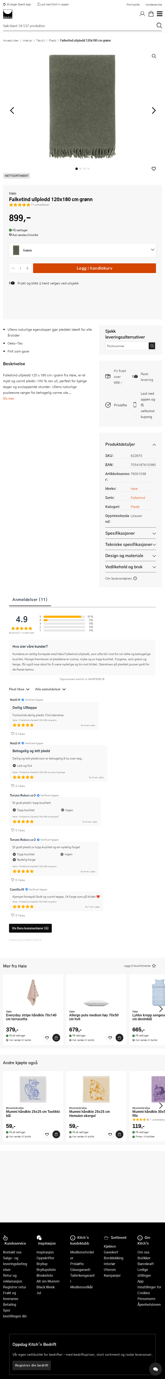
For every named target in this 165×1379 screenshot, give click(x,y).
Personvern (146, 1298)
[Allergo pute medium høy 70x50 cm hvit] (96, 992)
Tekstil (40, 40)
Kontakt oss (12, 1252)
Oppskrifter (45, 1257)
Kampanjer (112, 1275)
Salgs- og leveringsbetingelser (15, 1263)
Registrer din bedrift (32, 1365)
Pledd (52, 40)
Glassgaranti (80, 1269)
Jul (39, 1292)
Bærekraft (146, 1263)
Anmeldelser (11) (30, 599)
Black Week (46, 1286)
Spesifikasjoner (120, 533)
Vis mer (8, 398)
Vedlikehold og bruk (123, 567)
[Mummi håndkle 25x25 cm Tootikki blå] (33, 1089)
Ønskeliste (45, 1275)
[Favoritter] (47, 1038)
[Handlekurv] (151, 14)
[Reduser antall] (13, 268)
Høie (12, 193)
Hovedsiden (11, 40)
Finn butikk (133, 4)
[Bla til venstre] (12, 110)
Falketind (138, 497)
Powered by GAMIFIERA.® (25, 940)
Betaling (9, 1304)
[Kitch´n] (7, 14)
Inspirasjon (45, 1252)
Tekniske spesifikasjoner (128, 544)
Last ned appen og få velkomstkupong (148, 405)
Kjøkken (110, 1246)
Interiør (27, 40)
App (141, 1281)
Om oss (143, 1252)
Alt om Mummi (48, 1281)
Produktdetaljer (120, 444)
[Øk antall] (28, 268)
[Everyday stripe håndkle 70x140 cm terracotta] (33, 992)
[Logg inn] (142, 14)
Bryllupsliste (46, 1269)
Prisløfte (120, 404)
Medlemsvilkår (81, 1286)
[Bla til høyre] (153, 110)
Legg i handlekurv (95, 268)
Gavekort (111, 1252)
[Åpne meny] (159, 14)
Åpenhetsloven (149, 1304)
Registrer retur (14, 1286)
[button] (154, 169)
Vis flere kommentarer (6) (30, 928)
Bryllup (42, 1263)
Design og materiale (124, 555)
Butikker (144, 1257)
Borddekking (113, 1257)
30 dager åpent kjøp (19, 4)
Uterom (110, 1269)
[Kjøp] (56, 1038)
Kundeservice (154, 4)
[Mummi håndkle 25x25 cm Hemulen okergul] (96, 1089)
